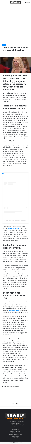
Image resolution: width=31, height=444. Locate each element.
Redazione (6, 54)
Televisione (4, 45)
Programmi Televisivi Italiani (13, 386)
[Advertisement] (15, 23)
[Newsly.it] (15, 2)
